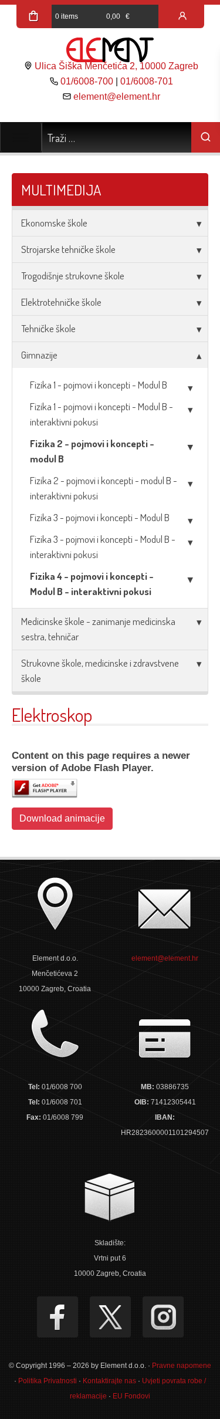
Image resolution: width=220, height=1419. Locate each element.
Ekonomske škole (54, 223)
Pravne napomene (181, 1365)
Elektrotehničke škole (61, 302)
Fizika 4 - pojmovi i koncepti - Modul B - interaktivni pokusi (92, 583)
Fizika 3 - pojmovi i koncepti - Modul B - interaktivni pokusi (102, 546)
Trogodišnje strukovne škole (72, 275)
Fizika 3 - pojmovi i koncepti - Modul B (100, 517)
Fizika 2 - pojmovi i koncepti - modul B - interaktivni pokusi (103, 488)
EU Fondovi (131, 1396)
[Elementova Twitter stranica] (110, 1316)
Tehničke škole (48, 328)
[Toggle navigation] (21, 137)
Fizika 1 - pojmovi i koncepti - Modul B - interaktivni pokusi (101, 414)
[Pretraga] (205, 137)
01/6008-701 (146, 81)
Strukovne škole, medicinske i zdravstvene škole (100, 670)
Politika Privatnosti (47, 1381)
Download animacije (62, 818)
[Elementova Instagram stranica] (163, 1316)
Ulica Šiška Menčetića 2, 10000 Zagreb (116, 66)
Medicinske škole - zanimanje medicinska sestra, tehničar (98, 629)
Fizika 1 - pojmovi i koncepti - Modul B (98, 385)
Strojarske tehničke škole (68, 249)
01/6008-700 (86, 81)
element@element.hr (116, 97)
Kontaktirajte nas (109, 1381)
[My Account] (182, 16)
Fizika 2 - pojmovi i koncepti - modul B (92, 451)
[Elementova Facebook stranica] (57, 1316)
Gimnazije (39, 355)
